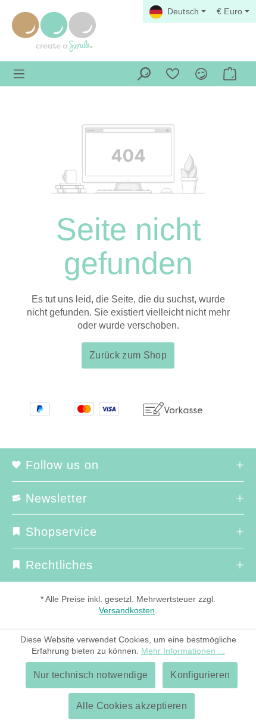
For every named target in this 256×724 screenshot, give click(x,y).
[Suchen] (144, 73)
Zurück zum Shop (128, 355)
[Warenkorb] (230, 73)
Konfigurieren (200, 675)
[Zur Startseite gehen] (54, 32)
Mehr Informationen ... (183, 651)
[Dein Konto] (201, 73)
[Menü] (19, 73)
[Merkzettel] (172, 73)
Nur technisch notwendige (90, 675)
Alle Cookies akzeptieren (131, 706)
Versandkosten (127, 610)
